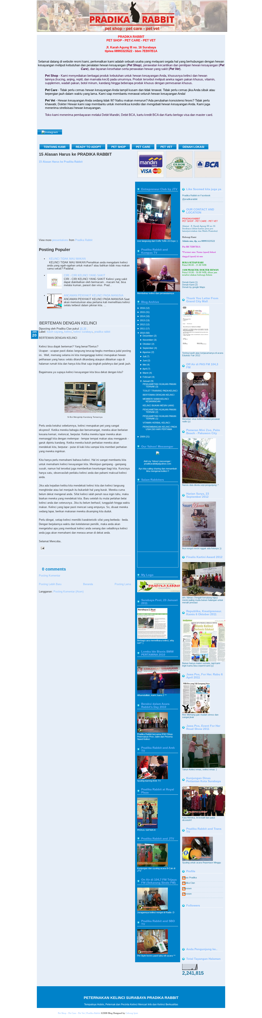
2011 (143, 328)
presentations (60, 240)
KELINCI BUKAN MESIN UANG (158, 405)
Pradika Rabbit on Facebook (196, 195)
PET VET (166, 146)
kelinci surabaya (83, 331)
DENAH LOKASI (193, 146)
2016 (143, 308)
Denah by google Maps (193, 287)
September (148, 348)
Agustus (146, 352)
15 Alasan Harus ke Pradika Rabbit (60, 161)
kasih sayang (55, 331)
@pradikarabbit (189, 199)
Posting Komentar (49, 575)
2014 (143, 316)
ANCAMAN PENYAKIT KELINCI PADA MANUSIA (93, 295)
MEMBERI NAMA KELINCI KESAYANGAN (156, 400)
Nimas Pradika (189, 877)
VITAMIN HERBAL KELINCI (156, 422)
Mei (145, 364)
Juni (145, 360)
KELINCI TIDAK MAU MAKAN (67, 258)
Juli (145, 356)
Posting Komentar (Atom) (68, 591)
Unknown (187, 888)
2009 (143, 436)
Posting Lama (123, 584)
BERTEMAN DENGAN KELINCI (68, 323)
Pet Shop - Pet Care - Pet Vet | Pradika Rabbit (79, 1013)
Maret (146, 373)
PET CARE (143, 146)
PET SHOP (118, 146)
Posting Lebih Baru (50, 584)
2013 (143, 320)
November (148, 340)
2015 (143, 312)
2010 (143, 333)
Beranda (88, 584)
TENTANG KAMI (55, 146)
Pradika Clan (188, 883)
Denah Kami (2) (190, 284)
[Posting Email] (42, 547)
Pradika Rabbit (84, 240)
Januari (147, 381)
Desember (148, 335)
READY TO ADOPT (88, 146)
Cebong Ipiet (132, 1013)
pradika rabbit (102, 331)
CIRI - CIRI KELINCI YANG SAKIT (84, 275)
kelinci (68, 331)
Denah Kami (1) (190, 282)
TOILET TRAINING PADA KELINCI (160, 390)
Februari (147, 377)
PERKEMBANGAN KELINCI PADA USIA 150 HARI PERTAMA (160, 428)
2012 (143, 324)
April (144, 368)
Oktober (147, 344)
